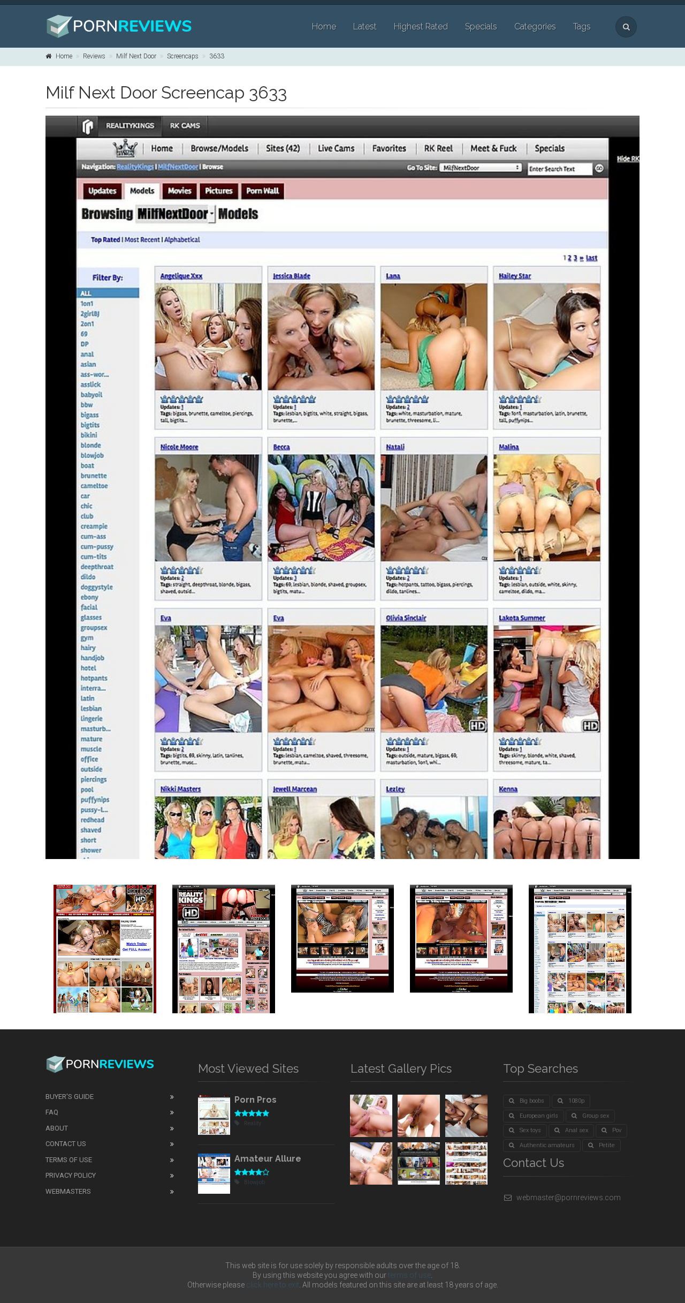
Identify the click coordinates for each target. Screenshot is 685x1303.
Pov (616, 1130)
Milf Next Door (136, 56)
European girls (539, 1115)
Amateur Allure (267, 1159)
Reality (252, 1123)
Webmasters (68, 1191)
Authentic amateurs (547, 1145)
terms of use (409, 1275)
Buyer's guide (69, 1097)
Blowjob (254, 1182)
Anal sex (576, 1130)
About (56, 1128)
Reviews (94, 56)
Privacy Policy (70, 1175)
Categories (535, 26)
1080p (576, 1100)
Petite (607, 1145)
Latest (365, 26)
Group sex (595, 1115)
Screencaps (183, 56)
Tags (582, 26)
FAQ (51, 1112)
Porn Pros (255, 1100)
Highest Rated (421, 26)
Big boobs (532, 1100)
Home (324, 26)
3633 (216, 56)
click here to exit (272, 1285)
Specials (481, 26)
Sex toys (530, 1130)
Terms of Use (68, 1160)
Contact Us (65, 1144)
